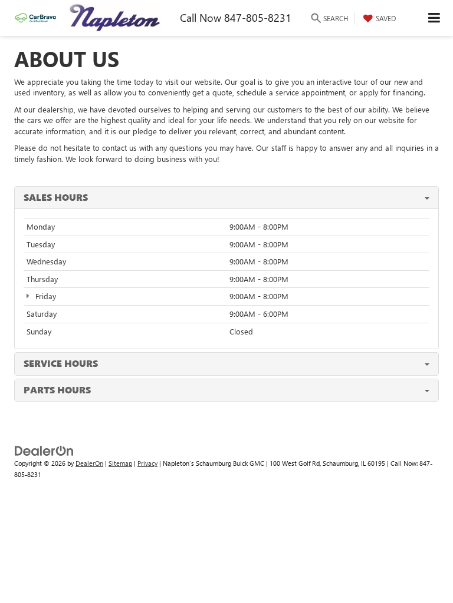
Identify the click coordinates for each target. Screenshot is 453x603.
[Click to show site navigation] (434, 18)
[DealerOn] (44, 450)
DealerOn (89, 463)
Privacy (147, 463)
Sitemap (120, 463)
